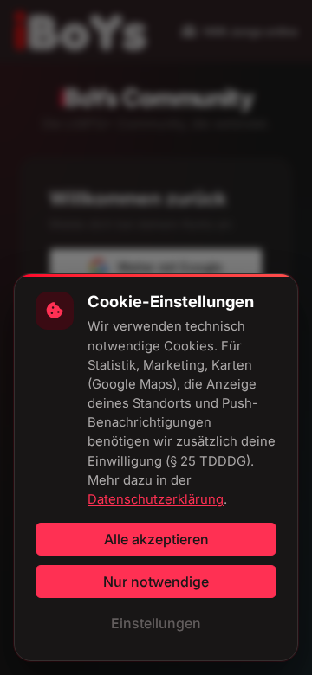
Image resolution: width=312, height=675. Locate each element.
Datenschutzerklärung (156, 499)
